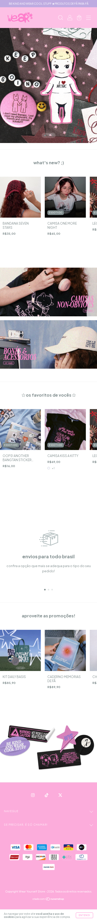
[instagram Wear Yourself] (33, 795)
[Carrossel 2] (48, 344)
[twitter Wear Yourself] (60, 795)
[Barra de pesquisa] (60, 18)
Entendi (84, 915)
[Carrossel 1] (48, 292)
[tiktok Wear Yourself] (47, 795)
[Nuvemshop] (48, 900)
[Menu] (88, 18)
